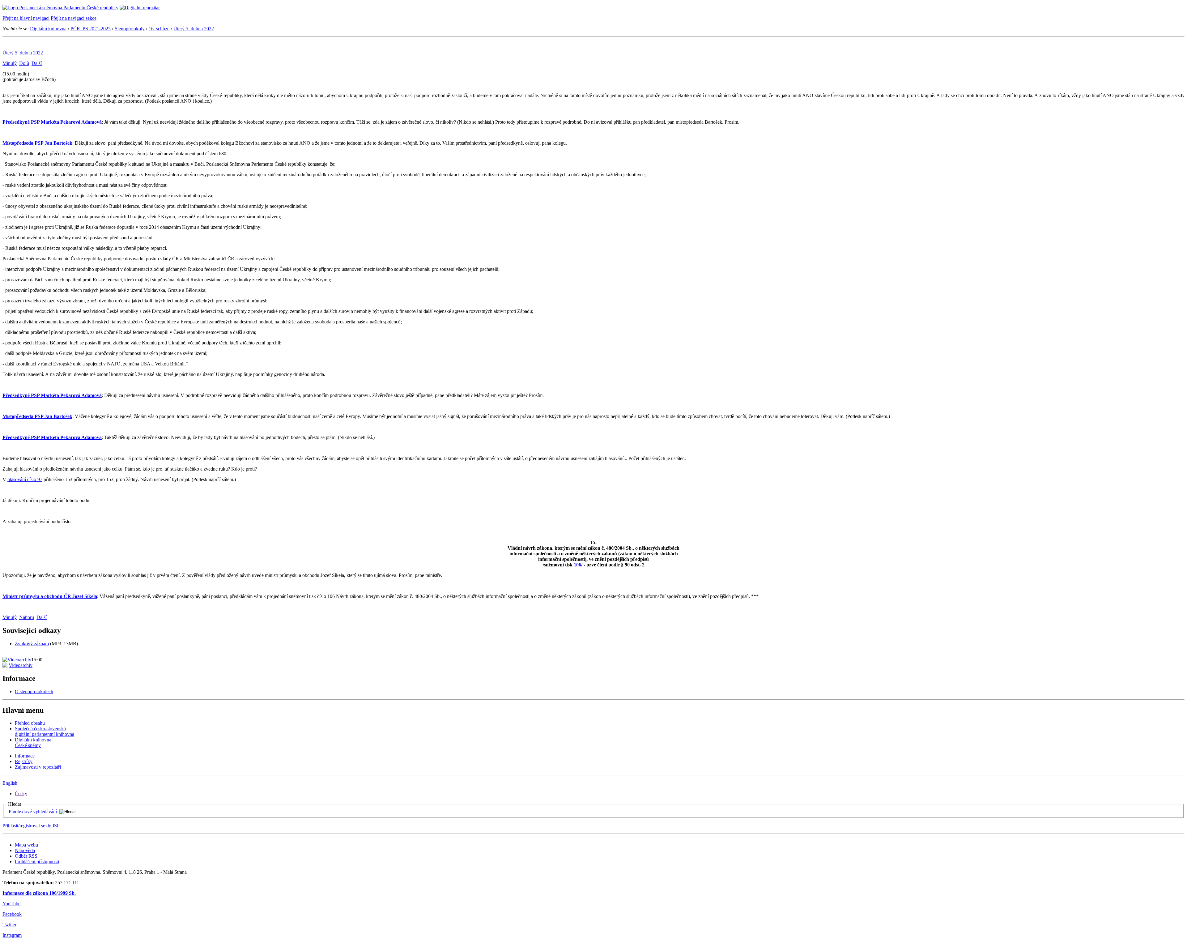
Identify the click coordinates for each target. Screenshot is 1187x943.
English (9, 783)
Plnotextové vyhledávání (33, 811)
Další (37, 63)
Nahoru (26, 617)
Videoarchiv (20, 665)
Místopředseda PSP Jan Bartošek (37, 143)
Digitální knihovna (48, 28)
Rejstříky (23, 761)
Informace (25, 755)
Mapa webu (26, 844)
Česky (21, 793)
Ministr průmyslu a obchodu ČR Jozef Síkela (49, 596)
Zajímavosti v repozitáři (38, 767)
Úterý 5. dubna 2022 (193, 28)
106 (577, 564)
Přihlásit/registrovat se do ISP (31, 825)
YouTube (11, 903)
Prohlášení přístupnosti (37, 861)
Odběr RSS (26, 856)
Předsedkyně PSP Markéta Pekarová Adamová (52, 122)
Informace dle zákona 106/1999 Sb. (39, 893)
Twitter (9, 924)
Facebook (12, 914)
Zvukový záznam (32, 643)
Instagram (12, 935)
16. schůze (159, 28)
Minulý (9, 63)
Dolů (24, 63)
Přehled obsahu (30, 723)
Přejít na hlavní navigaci (25, 18)
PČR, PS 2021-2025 (90, 28)
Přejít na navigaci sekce (73, 18)
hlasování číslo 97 (24, 479)
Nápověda (25, 850)
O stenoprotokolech (34, 691)
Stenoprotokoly (130, 28)
